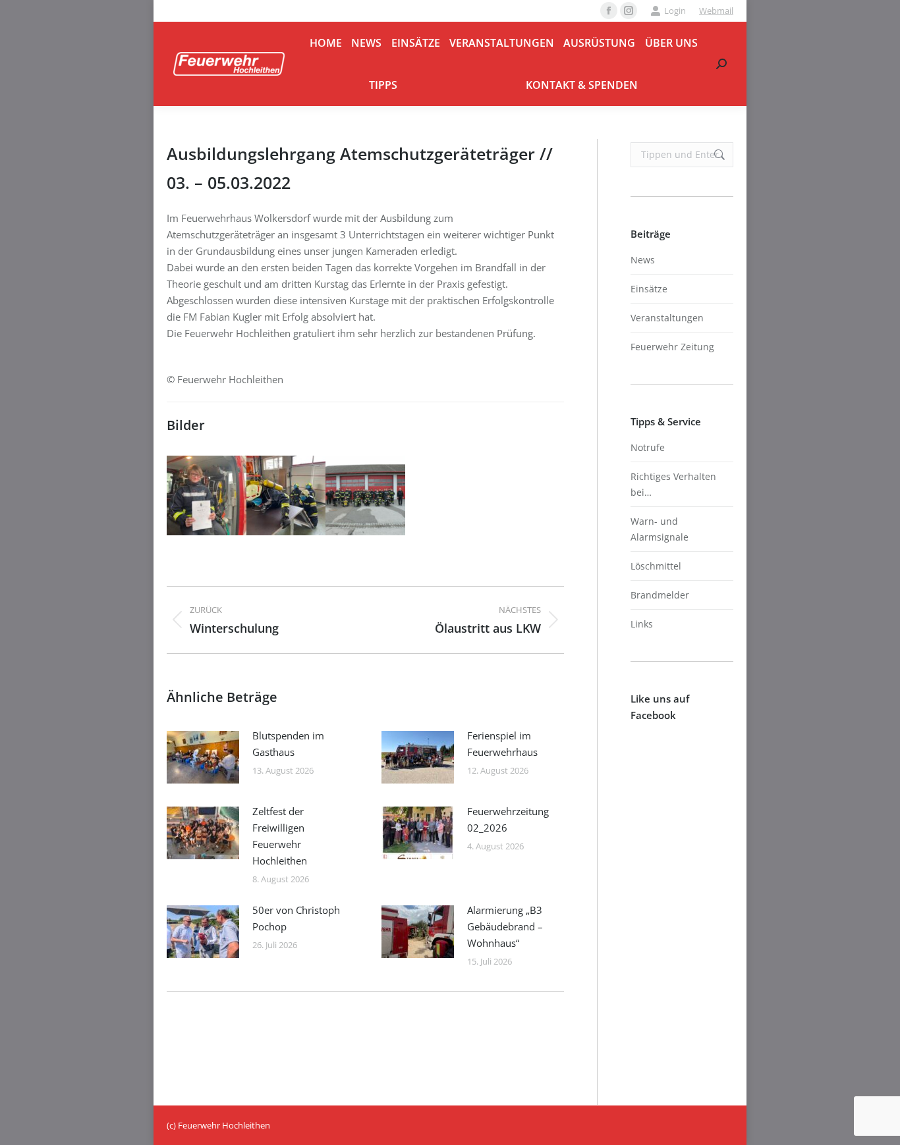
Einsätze (649, 288)
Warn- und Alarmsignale (660, 529)
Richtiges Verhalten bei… (673, 484)
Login (675, 10)
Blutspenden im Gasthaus (288, 744)
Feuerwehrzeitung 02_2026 (508, 819)
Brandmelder (660, 595)
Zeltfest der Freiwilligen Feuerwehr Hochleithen (279, 836)
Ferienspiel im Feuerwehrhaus (502, 744)
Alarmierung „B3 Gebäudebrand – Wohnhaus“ (505, 926)
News (643, 259)
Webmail (716, 10)
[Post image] (203, 757)
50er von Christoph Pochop (296, 918)
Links (642, 624)
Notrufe (648, 447)
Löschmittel (656, 566)
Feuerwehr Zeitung (672, 346)
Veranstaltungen (667, 317)
